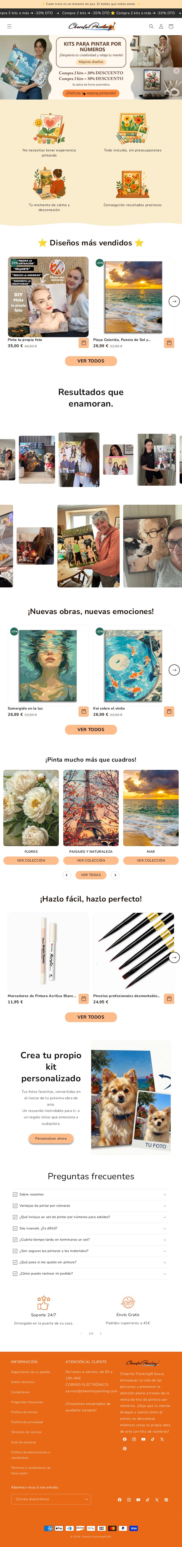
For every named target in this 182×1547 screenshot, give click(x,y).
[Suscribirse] (86, 1499)
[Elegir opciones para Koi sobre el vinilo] (169, 711)
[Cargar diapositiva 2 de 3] (91, 94)
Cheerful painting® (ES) (96, 1536)
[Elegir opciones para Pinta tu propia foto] (84, 343)
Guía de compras (23, 1442)
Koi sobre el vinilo (109, 708)
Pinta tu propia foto (25, 339)
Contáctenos (20, 1392)
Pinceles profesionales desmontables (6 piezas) (126, 996)
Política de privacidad (27, 1422)
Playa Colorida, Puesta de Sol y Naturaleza (120, 339)
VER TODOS (90, 361)
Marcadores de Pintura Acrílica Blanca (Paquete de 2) (41, 996)
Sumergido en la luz (25, 708)
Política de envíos (24, 1412)
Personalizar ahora (51, 1138)
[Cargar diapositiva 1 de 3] (84, 94)
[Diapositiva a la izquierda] (81, 1333)
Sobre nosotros (22, 1382)
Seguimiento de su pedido (30, 1372)
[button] (9, 26)
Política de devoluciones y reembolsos (30, 1455)
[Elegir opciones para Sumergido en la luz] (84, 711)
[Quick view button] (84, 999)
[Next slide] (174, 301)
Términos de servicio (26, 1432)
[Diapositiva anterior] (5, 70)
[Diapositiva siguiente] (176, 70)
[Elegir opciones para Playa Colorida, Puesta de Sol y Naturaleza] (169, 343)
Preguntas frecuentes (27, 1402)
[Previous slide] (67, 875)
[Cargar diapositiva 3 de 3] (97, 94)
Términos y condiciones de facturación (31, 1470)
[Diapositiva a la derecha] (101, 1333)
